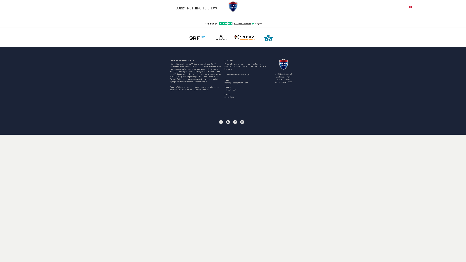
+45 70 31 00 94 (448, 7)
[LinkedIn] (228, 123)
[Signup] (242, 123)
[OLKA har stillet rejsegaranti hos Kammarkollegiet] (221, 38)
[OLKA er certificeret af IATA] (268, 38)
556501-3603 (286, 82)
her (208, 90)
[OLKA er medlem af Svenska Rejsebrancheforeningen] (197, 38)
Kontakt (461, 7)
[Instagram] (235, 123)
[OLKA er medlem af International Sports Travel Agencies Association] (244, 38)
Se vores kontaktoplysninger (237, 74)
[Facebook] (221, 123)
